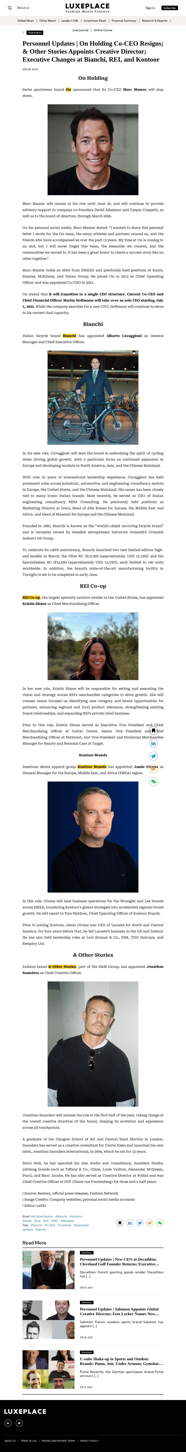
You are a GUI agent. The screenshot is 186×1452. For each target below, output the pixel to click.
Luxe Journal (80, 30)
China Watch (47, 20)
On (47, 1220)
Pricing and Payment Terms (58, 1441)
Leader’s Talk (70, 20)
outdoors (65, 1225)
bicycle (37, 1225)
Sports (41, 1229)
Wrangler (68, 1220)
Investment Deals (95, 20)
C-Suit (51, 1225)
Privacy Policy (89, 1441)
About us (23, 8)
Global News (26, 20)
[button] (159, 1223)
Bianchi (62, 1216)
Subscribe (169, 8)
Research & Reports (154, 20)
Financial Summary (124, 20)
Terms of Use (29, 1441)
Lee (38, 1220)
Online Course (103, 30)
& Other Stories (43, 1216)
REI (55, 1220)
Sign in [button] (150, 8)
